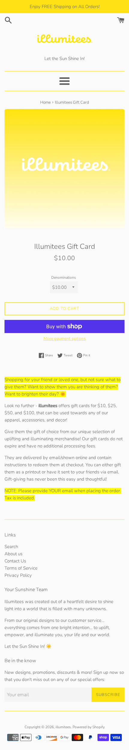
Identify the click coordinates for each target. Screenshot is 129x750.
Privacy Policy (18, 575)
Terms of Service (21, 568)
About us (13, 554)
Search (11, 547)
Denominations (63, 277)
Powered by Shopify (89, 727)
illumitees (63, 727)
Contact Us (15, 561)
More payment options (65, 338)
